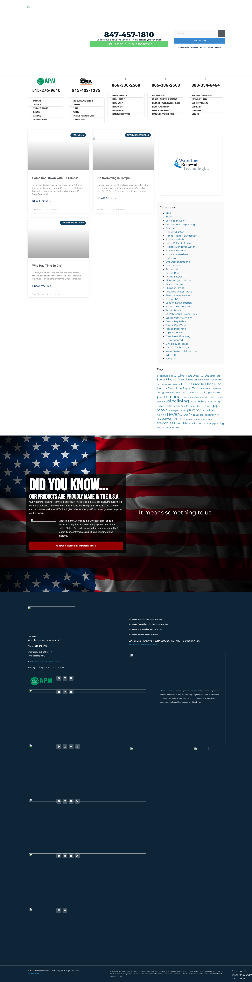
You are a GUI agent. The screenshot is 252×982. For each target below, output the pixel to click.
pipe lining (198, 401)
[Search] (221, 33)
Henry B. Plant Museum (179, 243)
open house (213, 392)
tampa (204, 419)
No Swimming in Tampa (113, 178)
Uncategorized (174, 340)
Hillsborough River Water (180, 246)
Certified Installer (176, 220)
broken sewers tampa (168, 384)
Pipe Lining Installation (179, 280)
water (174, 427)
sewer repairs (193, 419)
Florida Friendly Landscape (181, 235)
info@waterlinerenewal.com (46, 661)
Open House (173, 265)
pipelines (162, 401)
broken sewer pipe (191, 375)
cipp (185, 383)
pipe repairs (174, 410)
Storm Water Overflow (179, 317)
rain (203, 410)
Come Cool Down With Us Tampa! (55, 178)
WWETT (170, 358)
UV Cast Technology (177, 347)
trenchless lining (187, 423)
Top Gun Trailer (174, 332)
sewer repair (174, 419)
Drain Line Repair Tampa (185, 388)
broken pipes (165, 375)
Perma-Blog (173, 273)
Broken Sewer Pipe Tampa (208, 379)
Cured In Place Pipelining (180, 224)
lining (160, 392)
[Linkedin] (65, 678)
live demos (169, 393)
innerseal (216, 389)
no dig (202, 392)
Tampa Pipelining (176, 328)
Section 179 (172, 299)
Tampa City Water (176, 325)
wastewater (163, 427)
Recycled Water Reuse (179, 291)
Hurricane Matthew (177, 254)
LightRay (171, 258)
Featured (171, 228)
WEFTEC (171, 355)
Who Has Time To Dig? (47, 265)
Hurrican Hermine (176, 250)
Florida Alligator (175, 232)
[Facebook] (58, 678)
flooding (206, 388)
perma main (202, 397)
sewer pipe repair (202, 415)
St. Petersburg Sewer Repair (182, 314)
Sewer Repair (173, 310)
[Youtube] (71, 678)
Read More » (41, 201)
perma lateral (189, 397)
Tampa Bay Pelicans (177, 321)
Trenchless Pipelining (178, 336)
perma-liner (169, 396)
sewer (173, 414)
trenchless (166, 423)
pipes (183, 410)
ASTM (169, 217)
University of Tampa (177, 343)
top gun (211, 419)
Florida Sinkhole (175, 239)
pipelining (178, 400)
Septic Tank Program (178, 306)
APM (168, 213)
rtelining (161, 415)
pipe (211, 397)
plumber (194, 410)
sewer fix (185, 414)
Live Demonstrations (178, 261)
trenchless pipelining (211, 423)
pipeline (219, 397)
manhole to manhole (186, 392)
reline (210, 410)
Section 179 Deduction (179, 302)
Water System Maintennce (181, 351)
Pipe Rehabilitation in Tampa (196, 406)
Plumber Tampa (175, 288)
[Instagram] (77, 746)
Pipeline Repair (174, 284)
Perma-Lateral (174, 276)
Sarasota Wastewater (178, 295)
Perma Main (173, 269)
